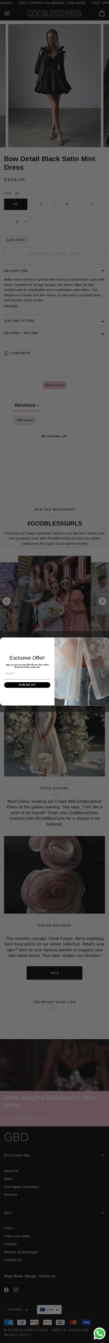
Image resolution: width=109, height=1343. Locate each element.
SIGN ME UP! (27, 685)
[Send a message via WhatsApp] (99, 1333)
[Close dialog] (105, 640)
